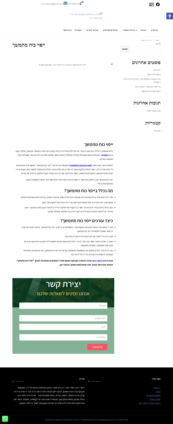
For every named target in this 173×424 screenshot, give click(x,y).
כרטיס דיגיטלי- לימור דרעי (150, 403)
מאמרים (78, 30)
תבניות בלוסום (73, 419)
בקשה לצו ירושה (154, 74)
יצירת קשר (67, 30)
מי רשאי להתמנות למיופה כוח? (148, 86)
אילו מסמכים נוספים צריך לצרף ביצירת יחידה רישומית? (142, 81)
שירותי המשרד (129, 30)
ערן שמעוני (111, 419)
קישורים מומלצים (110, 30)
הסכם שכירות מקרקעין (151, 91)
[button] (169, 16)
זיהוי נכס (157, 70)
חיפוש (158, 43)
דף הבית (154, 30)
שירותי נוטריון (92, 30)
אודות (143, 30)
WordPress (50, 419)
